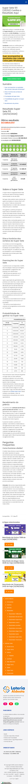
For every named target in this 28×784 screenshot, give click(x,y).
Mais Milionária (11, 662)
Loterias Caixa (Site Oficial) (11, 736)
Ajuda (5, 734)
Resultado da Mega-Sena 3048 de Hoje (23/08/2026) (13, 562)
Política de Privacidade (10, 738)
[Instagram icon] (17, 778)
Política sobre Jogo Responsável (13, 739)
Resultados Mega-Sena (15, 631)
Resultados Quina (14, 634)
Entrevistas (10, 602)
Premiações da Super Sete (12, 96)
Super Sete (10, 670)
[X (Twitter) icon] (13, 778)
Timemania (10, 673)
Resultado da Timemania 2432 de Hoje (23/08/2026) (13, 585)
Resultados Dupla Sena (15, 619)
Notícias (9, 608)
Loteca (9, 652)
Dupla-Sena (10, 649)
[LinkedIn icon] (16, 778)
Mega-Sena (10, 664)
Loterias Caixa (9, 643)
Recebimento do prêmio (12, 103)
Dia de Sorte (10, 646)
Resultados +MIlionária (15, 614)
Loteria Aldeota (9, 599)
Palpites (11, 655)
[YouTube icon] (14, 778)
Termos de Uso (8, 741)
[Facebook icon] (11, 778)
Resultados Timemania (15, 640)
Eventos (9, 605)
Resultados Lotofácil (14, 625)
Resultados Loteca (14, 622)
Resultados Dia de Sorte (15, 617)
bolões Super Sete (16, 391)
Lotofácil (9, 659)
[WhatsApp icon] (10, 778)
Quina (8, 667)
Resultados (10, 610)
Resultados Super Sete (15, 637)
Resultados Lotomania (15, 628)
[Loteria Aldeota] (14, 2)
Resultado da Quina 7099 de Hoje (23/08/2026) (13, 538)
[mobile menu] (26, 2)
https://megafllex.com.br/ (11, 722)
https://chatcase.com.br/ (14, 720)
